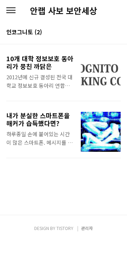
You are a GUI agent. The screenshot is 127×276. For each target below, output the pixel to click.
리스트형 (116, 32)
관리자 (87, 228)
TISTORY (64, 228)
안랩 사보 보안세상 (63, 10)
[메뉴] (11, 11)
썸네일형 (106, 32)
